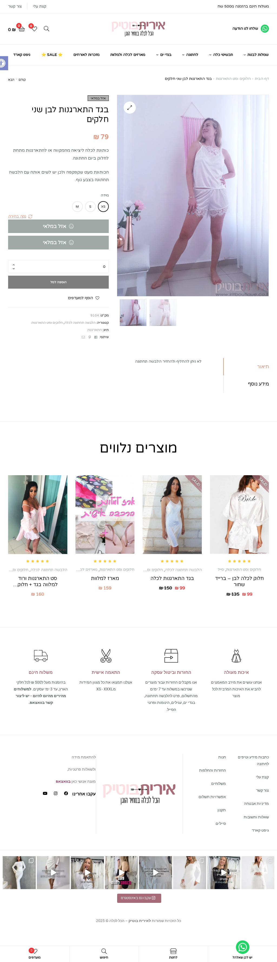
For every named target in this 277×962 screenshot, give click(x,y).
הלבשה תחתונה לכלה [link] (79, 323)
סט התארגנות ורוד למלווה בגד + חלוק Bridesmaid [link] (38, 581)
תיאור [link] (263, 366)
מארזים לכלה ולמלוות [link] (79, 569)
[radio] (103, 206)
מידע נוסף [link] (258, 384)
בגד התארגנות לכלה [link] (172, 578)
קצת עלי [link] (39, 6)
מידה (105, 195)
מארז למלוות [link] (105, 578)
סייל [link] (221, 569)
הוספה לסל (58, 282)
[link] (250, 29)
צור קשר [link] (15, 6)
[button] (130, 108)
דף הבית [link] (262, 78)
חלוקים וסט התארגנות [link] (233, 78)
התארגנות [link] (94, 330)
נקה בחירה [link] (17, 216)
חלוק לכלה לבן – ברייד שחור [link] (239, 581)
